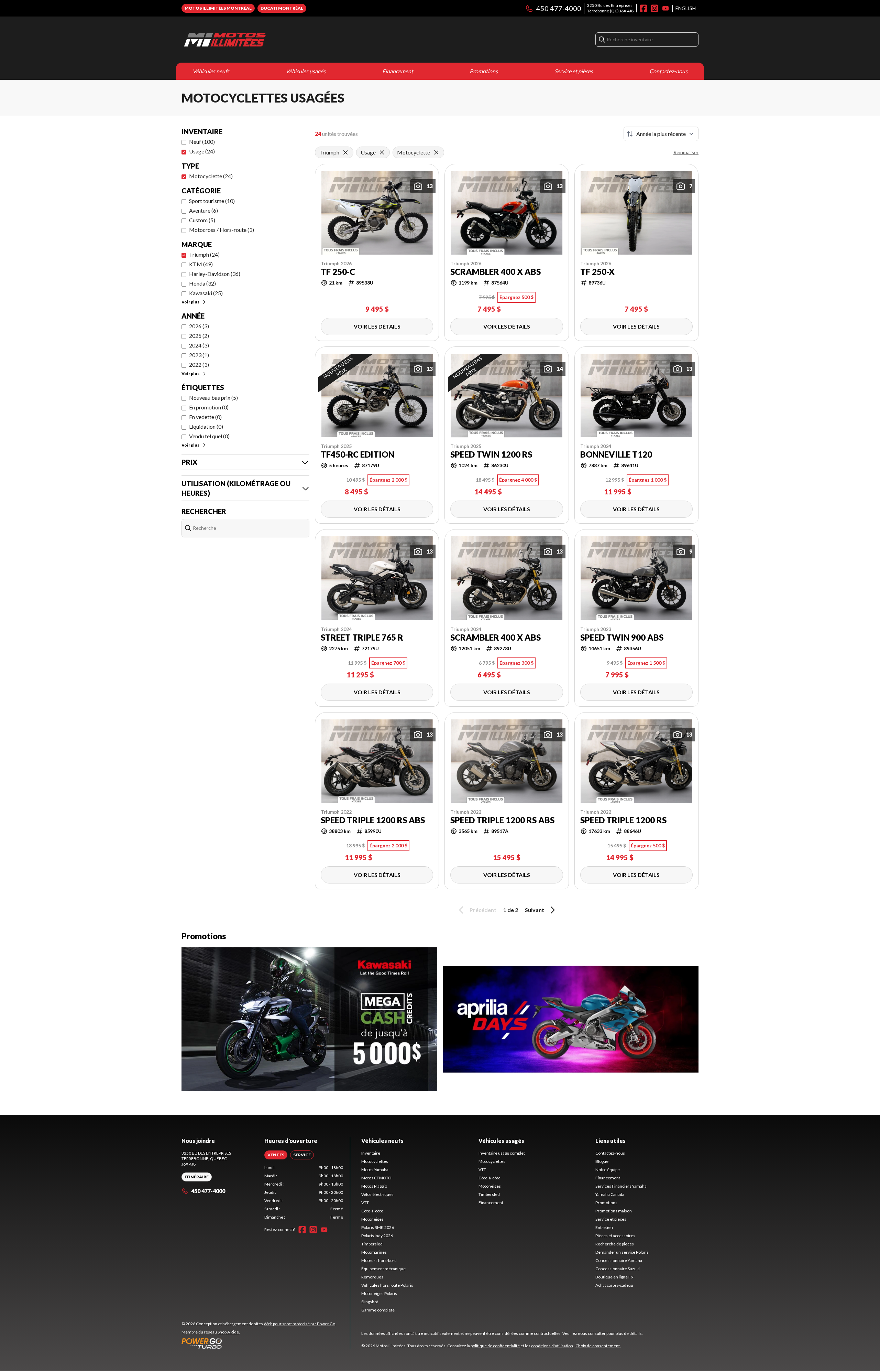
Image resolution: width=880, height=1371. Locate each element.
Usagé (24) (202, 151)
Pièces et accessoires (615, 1235)
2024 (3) (199, 345)
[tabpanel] (303, 1192)
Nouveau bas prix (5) (213, 397)
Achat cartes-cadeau (614, 1285)
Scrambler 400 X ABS (495, 272)
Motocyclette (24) (211, 176)
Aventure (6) (203, 210)
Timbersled (372, 1243)
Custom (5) (202, 220)
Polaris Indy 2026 (377, 1235)
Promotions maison (613, 1210)
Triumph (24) (204, 254)
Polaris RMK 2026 (377, 1227)
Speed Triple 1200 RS (623, 820)
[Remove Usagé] (381, 152)
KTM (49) (201, 264)
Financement (397, 71)
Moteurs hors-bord (379, 1260)
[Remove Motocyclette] (436, 152)
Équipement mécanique (383, 1268)
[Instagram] (654, 8)
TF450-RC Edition (357, 454)
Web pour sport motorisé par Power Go (299, 1323)
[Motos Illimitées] (267, 40)
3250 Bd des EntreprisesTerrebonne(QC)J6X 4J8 (610, 8)
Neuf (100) (202, 141)
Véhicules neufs (210, 71)
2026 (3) (199, 326)
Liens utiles (610, 1140)
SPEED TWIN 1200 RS (491, 454)
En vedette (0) (205, 417)
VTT (365, 1202)
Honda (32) (202, 283)
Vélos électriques (377, 1194)
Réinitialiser (685, 152)
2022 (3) (199, 364)
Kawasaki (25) (206, 293)
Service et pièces (573, 71)
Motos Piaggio (374, 1186)
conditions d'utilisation (552, 1345)
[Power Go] (259, 1343)
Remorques (372, 1276)
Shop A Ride (228, 1332)
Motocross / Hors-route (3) (221, 229)
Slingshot (369, 1301)
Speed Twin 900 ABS (621, 637)
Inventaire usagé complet (501, 1153)
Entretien (604, 1227)
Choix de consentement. (598, 1345)
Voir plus (190, 301)
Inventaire (370, 1153)
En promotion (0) (209, 407)
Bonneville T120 (616, 454)
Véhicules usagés (306, 71)
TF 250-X (597, 272)
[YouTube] (665, 8)
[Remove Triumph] (345, 152)
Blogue (601, 1161)
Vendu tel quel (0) (209, 436)
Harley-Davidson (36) (214, 273)
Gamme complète (378, 1310)
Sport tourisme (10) (212, 200)
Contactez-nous (668, 71)
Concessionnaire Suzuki (617, 1268)
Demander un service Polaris (622, 1252)
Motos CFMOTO (376, 1177)
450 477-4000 (558, 8)
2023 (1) (199, 355)
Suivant (534, 910)
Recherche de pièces (614, 1243)
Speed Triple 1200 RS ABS (373, 820)
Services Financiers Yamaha (621, 1186)
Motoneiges (372, 1219)
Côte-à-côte (372, 1210)
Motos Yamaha (374, 1169)
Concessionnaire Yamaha (618, 1260)
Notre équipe (607, 1169)
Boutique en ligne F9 (614, 1276)
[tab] (275, 1154)
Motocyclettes (374, 1161)
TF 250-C (338, 272)
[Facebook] (643, 8)
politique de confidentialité (495, 1345)
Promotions (484, 71)
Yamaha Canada (609, 1194)
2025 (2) (199, 335)
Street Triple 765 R (362, 637)
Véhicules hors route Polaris (387, 1285)
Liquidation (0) (206, 426)
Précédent (483, 910)
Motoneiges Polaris (379, 1293)
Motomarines (374, 1252)
